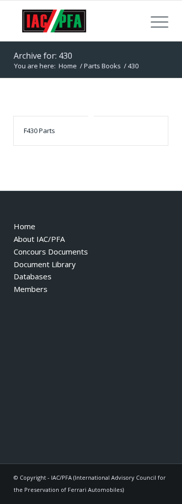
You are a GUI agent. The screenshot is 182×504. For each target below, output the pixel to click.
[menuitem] (154, 21)
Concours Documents (51, 251)
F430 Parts (39, 130)
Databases (33, 276)
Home (24, 226)
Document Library (45, 264)
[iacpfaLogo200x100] (76, 21)
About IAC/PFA (39, 239)
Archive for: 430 (43, 55)
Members (31, 289)
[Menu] (154, 21)
